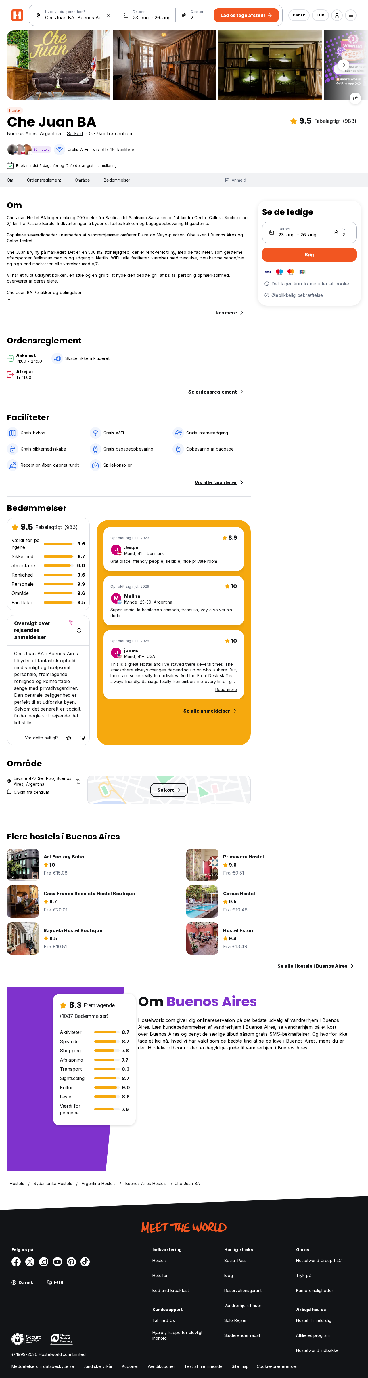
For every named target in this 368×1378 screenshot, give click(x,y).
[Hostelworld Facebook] (16, 1261)
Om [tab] (10, 180)
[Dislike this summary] (82, 738)
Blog (228, 1275)
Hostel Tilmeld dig (313, 1320)
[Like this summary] (68, 738)
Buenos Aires (22, 133)
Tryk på (303, 1275)
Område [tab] (82, 180)
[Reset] (108, 15)
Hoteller (160, 1275)
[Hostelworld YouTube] (57, 1261)
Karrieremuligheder (314, 1290)
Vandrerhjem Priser (242, 1305)
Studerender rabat (242, 1335)
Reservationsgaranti (243, 1290)
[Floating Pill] (343, 65)
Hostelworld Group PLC (319, 1260)
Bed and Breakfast (170, 1290)
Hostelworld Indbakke (317, 1350)
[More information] (79, 630)
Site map (240, 1366)
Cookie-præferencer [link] (277, 1366)
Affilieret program (313, 1335)
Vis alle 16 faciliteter (114, 149)
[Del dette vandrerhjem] (355, 98)
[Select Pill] (337, 15)
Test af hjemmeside (203, 1366)
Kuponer (130, 1366)
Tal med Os (163, 1320)
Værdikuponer (161, 1366)
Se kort (75, 133)
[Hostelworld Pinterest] (71, 1261)
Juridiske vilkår (98, 1366)
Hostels (159, 1260)
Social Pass (235, 1260)
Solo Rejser (235, 1320)
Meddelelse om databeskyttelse (43, 1366)
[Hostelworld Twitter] (29, 1261)
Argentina (50, 133)
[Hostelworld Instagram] (43, 1261)
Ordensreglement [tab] (44, 180)
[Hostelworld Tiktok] (85, 1261)
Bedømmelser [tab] (117, 180)
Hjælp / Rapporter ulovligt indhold (177, 1335)
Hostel (15, 110)
